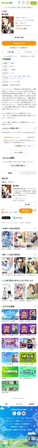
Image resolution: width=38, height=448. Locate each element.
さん (17, 137)
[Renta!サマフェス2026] (10, 3)
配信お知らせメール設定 (28, 56)
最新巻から (11, 182)
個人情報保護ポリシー (27, 424)
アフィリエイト (9, 424)
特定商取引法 (14, 427)
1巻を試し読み (19, 37)
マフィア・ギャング (16, 78)
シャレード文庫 (15, 82)
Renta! (3, 222)
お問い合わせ (28, 418)
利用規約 (17, 424)
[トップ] (5, 3)
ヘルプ (17, 418)
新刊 (6, 404)
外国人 (28, 76)
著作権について (23, 427)
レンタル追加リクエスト (10, 56)
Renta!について (10, 418)
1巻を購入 (19, 43)
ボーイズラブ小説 (28, 20)
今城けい (18, 17)
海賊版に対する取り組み (19, 429)
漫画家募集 (9, 429)
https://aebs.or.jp (13, 445)
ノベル (12, 73)
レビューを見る (18, 152)
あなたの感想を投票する (18, 165)
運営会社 (30, 429)
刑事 (23, 76)
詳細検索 (31, 404)
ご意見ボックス (19, 421)
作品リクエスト (9, 421)
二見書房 (13, 70)
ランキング (19, 404)
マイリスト (29, 52)
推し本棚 (11, 52)
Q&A (22, 418)
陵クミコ (24, 17)
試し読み (27, 204)
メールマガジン (29, 421)
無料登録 (33, 3)
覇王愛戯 (16, 186)
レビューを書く (23, 28)
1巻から (4, 182)
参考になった (22, 146)
